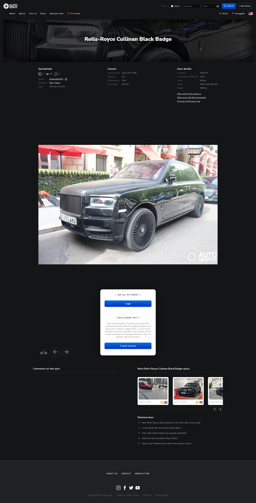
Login (128, 303)
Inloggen (240, 13)
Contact (126, 473)
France (57, 82)
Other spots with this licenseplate (191, 97)
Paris (51, 82)
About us (112, 473)
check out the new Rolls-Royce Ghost (160, 438)
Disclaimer (162, 495)
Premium (75, 13)
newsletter (142, 473)
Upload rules (57, 13)
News (165, 6)
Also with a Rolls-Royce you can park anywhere (164, 433)
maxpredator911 (56, 79)
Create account (128, 345)
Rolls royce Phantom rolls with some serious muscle (166, 443)
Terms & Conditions (127, 495)
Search (230, 6)
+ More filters (245, 6)
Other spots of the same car (189, 94)
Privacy (147, 495)
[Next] (220, 409)
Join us (33, 13)
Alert (225, 13)
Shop (43, 13)
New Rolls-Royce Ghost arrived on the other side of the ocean (171, 422)
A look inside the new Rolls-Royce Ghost (161, 427)
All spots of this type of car (188, 101)
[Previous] (215, 409)
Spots (176, 6)
